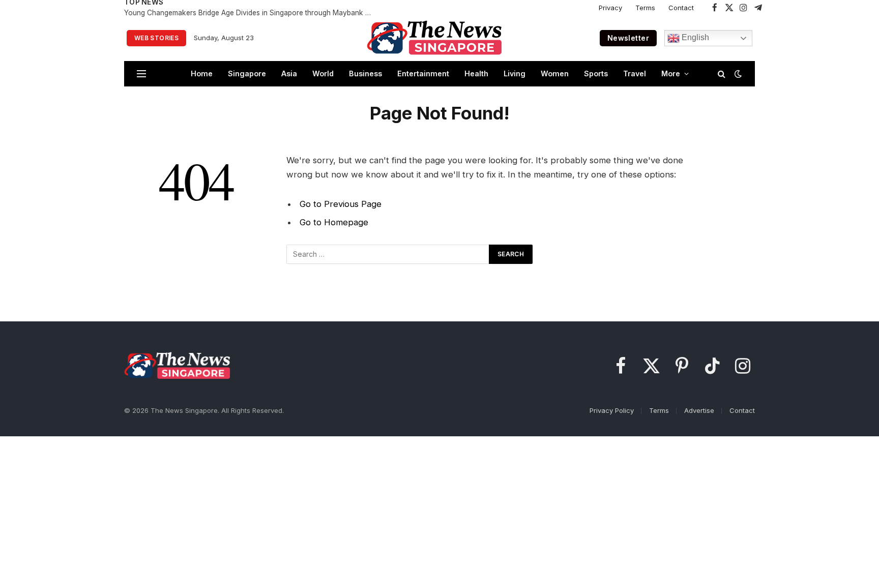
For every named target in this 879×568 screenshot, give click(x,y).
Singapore (247, 73)
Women (555, 73)
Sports (596, 73)
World (323, 73)
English (694, 37)
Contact (681, 8)
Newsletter (628, 38)
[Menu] (141, 74)
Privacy (610, 8)
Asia (289, 73)
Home (202, 73)
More (670, 73)
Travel (634, 73)
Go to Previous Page (341, 204)
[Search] (721, 74)
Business (365, 73)
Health (476, 73)
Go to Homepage (334, 222)
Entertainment (423, 73)
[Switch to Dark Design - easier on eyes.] (737, 74)
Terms (645, 8)
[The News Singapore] (434, 38)
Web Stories (156, 38)
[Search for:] (388, 254)
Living (514, 73)
